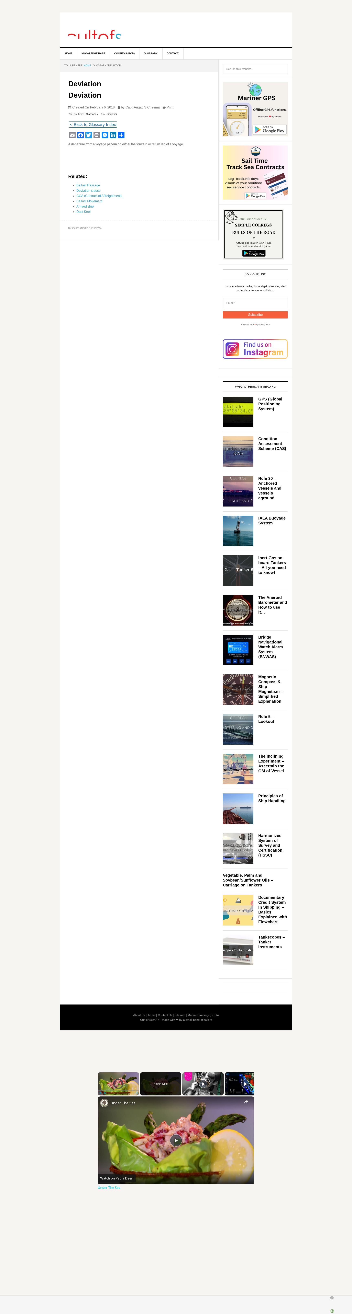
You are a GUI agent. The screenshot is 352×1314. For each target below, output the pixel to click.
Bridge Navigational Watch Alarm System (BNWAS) (270, 647)
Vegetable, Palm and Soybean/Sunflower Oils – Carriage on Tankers (248, 880)
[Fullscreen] (136, 1093)
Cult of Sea (94, 30)
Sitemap (180, 1015)
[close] (332, 1298)
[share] (246, 1101)
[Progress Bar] (118, 1090)
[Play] (100, 1093)
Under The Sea (122, 1103)
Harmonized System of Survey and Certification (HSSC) (270, 845)
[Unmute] (105, 1093)
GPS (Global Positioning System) (270, 404)
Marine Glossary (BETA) (203, 1015)
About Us (139, 1015)
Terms (151, 1015)
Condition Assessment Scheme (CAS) (272, 444)
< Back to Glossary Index (93, 124)
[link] (104, 1103)
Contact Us (165, 1015)
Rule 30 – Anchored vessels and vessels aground (269, 488)
